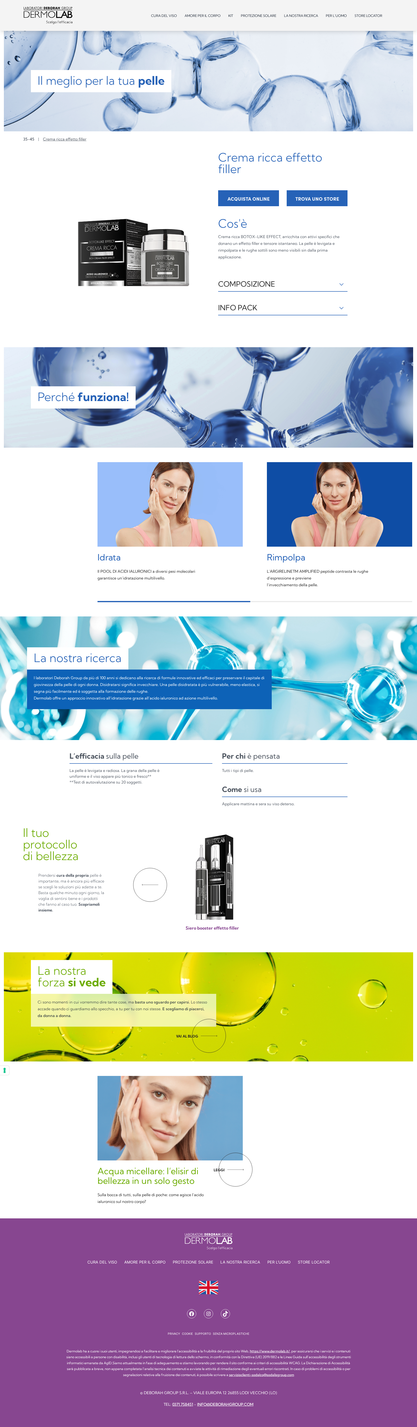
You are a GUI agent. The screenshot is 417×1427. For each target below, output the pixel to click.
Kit (230, 16)
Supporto (203, 1333)
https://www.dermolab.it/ (270, 1351)
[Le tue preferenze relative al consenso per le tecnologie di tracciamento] (4, 1070)
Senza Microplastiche (231, 1333)
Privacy (174, 1333)
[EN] (208, 1287)
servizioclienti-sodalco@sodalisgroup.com (261, 1375)
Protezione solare (258, 16)
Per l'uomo (336, 16)
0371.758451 (182, 1404)
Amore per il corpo (203, 16)
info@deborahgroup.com (225, 1404)
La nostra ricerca (301, 16)
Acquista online (249, 198)
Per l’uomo (279, 1262)
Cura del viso (164, 16)
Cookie (187, 1333)
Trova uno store (317, 198)
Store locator (368, 16)
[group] (213, 878)
